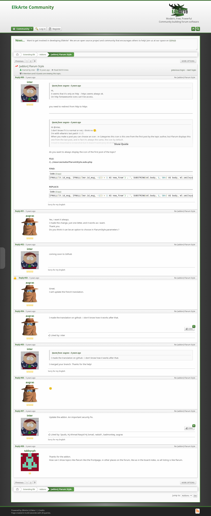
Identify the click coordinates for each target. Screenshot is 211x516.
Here (60, 47)
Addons (42, 54)
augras (30, 215)
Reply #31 (19, 211)
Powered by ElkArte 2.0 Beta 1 (24, 510)
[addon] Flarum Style (61, 54)
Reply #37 (19, 411)
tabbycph (30, 450)
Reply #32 (19, 244)
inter (30, 82)
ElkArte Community (33, 7)
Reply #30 (19, 77)
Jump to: (176, 495)
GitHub (172, 40)
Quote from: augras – (66, 85)
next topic (191, 69)
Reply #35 (19, 344)
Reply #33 (23, 278)
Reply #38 (19, 446)
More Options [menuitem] (188, 61)
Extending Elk (29, 54)
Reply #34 (19, 311)
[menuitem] (198, 29)
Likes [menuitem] (191, 328)
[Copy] (58, 173)
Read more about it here (27, 47)
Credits (41, 510)
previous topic (178, 69)
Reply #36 (19, 378)
